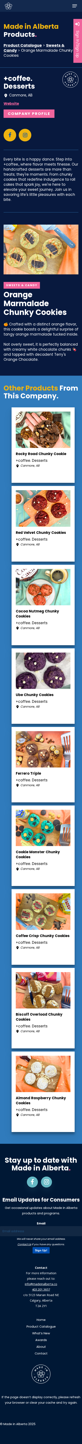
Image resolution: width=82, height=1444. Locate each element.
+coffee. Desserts (19, 82)
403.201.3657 (41, 1289)
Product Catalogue (23, 45)
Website (11, 103)
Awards (41, 1340)
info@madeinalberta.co (41, 1284)
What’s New (41, 1333)
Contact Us (24, 1244)
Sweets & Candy (21, 285)
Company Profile (29, 113)
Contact (41, 1353)
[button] (74, 6)
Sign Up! (41, 1250)
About (41, 1347)
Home (41, 1320)
